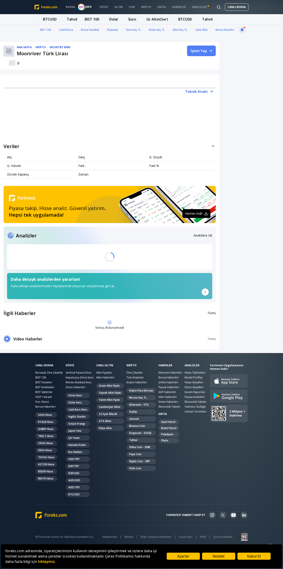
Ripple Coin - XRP (139, 461)
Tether (133, 440)
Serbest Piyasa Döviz (79, 372)
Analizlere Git (203, 235)
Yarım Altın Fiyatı (109, 400)
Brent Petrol (168, 428)
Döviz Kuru (75, 395)
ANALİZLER (192, 365)
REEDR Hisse (45, 471)
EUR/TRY (73, 466)
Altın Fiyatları (104, 372)
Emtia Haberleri (168, 402)
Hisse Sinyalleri (194, 382)
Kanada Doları (77, 445)
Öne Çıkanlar (134, 372)
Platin (164, 440)
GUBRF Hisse (46, 429)
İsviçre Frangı (76, 424)
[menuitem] (70, 7)
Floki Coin (135, 468)
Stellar (133, 412)
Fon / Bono (42, 402)
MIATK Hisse (45, 478)
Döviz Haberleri (75, 387)
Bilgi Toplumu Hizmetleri (156, 537)
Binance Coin (137, 426)
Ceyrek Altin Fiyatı (110, 393)
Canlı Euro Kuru (77, 409)
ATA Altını (105, 421)
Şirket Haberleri (168, 382)
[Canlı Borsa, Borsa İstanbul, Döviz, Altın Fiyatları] (51, 515)
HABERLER (165, 365)
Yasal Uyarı (186, 537)
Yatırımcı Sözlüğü (195, 407)
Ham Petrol (168, 422)
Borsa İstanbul (90, 30)
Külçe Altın (105, 428)
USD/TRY (74, 459)
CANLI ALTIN (104, 365)
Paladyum (167, 434)
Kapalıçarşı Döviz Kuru (80, 377)
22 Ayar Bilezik (108, 414)
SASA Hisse (45, 415)
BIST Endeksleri (44, 387)
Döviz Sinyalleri (194, 387)
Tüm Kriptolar (135, 377)
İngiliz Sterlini (77, 416)
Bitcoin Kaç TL (138, 397)
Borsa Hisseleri (225, 30)
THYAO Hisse (46, 457)
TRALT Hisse (46, 436)
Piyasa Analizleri (195, 397)
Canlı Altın (201, 30)
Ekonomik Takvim (169, 407)
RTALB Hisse (45, 422)
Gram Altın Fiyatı (109, 386)
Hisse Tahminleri (195, 372)
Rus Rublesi (75, 452)
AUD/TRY (74, 487)
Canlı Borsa (66, 30)
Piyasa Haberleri (169, 387)
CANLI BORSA (237, 7)
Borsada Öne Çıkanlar (49, 372)
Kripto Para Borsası (141, 390)
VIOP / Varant (43, 397)
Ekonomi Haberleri (170, 372)
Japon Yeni (74, 431)
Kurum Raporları (195, 392)
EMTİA (163, 414)
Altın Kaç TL (180, 30)
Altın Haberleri (105, 377)
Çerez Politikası (222, 537)
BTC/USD (74, 494)
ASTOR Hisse (46, 464)
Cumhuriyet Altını (109, 407)
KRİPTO (131, 365)
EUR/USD (73, 473)
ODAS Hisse (45, 443)
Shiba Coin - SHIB (139, 447)
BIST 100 (45, 30)
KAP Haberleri (167, 392)
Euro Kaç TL (133, 30)
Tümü (211, 313)
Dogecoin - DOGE (140, 433)
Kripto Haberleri (136, 382)
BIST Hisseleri (43, 382)
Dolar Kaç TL (157, 30)
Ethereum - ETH (139, 405)
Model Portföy (194, 377)
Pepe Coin (135, 454)
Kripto (41, 47)
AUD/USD (74, 480)
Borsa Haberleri (45, 407)
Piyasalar (112, 30)
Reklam (128, 537)
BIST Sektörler (44, 392)
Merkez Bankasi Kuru (79, 382)
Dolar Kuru (75, 402)
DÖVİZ (70, 365)
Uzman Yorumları (196, 411)
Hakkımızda (109, 537)
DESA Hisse (45, 450)
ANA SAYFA (24, 47)
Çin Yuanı (74, 438)
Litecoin (134, 419)
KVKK (203, 537)
